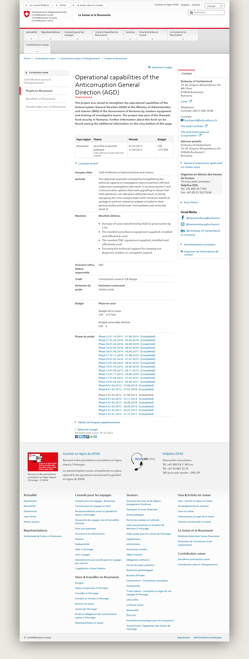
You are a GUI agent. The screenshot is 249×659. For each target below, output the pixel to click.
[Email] (95, 436)
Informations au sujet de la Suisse (196, 516)
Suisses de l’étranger (86, 609)
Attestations (133, 544)
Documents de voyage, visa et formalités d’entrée (97, 521)
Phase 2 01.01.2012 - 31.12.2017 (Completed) (126, 414)
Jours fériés (191, 202)
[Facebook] (77, 436)
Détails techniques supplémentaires (99, 422)
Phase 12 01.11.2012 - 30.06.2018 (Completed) (127, 374)
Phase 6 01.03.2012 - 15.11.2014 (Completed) (126, 399)
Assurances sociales (136, 549)
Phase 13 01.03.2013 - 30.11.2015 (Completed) (127, 370)
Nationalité (132, 610)
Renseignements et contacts (193, 506)
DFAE (63, 5)
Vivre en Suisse (186, 511)
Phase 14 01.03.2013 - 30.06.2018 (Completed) (127, 366)
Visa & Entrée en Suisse (148, 34)
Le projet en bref (88, 163)
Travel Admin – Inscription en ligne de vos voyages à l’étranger (148, 593)
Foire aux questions (85, 528)
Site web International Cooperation (195, 133)
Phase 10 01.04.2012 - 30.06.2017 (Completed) (127, 382)
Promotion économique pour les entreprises (150, 620)
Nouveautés (30, 501)
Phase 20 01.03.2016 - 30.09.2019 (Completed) (127, 344)
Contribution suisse (37, 44)
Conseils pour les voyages (74, 34)
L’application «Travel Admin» (90, 568)
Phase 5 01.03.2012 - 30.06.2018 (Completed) (126, 402)
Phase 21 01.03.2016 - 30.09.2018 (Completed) (127, 340)
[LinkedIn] (84, 436)
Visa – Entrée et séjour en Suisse (195, 501)
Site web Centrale (192, 126)
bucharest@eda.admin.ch (200, 120)
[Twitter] (80, 436)
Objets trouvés (134, 554)
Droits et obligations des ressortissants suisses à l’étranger (96, 616)
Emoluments (133, 586)
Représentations (50, 32)
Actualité (31, 32)
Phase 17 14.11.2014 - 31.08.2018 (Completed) (127, 355)
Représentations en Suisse (89, 622)
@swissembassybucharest (202, 224)
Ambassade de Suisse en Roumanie (43, 536)
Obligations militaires (137, 560)
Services (130, 32)
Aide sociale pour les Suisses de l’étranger (148, 533)
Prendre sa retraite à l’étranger (92, 598)
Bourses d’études (135, 575)
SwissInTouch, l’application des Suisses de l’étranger (148, 627)
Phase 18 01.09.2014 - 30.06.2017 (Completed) (127, 351)
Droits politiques (135, 514)
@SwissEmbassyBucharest (203, 218)
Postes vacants (31, 521)
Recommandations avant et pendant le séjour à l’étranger (96, 513)
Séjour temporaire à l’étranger (91, 588)
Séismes (79, 539)
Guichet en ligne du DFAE (81, 454)
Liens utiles (132, 599)
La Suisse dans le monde (90, 5)
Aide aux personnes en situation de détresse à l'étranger (145, 527)
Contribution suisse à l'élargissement (80, 58)
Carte (184, 101)
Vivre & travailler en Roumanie (106, 34)
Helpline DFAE (173, 454)
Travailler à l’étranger (87, 593)
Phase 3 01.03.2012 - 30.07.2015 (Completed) (126, 410)
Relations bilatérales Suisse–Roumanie (198, 536)
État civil (131, 615)
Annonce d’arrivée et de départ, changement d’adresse (143, 503)
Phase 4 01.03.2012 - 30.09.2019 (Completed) (126, 406)
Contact (185, 73)
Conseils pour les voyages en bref (93, 506)
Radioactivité (82, 544)
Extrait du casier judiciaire (140, 565)
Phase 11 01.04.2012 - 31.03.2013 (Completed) (127, 378)
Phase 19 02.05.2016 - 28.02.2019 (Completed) (127, 348)
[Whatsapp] (92, 436)
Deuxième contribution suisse (194, 559)
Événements (30, 511)
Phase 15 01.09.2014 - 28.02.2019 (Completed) (127, 363)
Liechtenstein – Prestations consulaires (147, 580)
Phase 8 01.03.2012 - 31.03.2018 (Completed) (126, 389)
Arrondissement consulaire (199, 244)
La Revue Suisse (134, 605)
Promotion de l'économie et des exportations (195, 543)
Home (27, 58)
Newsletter (30, 506)
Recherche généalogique (139, 570)
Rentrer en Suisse (84, 603)
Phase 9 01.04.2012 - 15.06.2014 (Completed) (126, 385)
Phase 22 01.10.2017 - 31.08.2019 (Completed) (127, 336)
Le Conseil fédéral (39, 5)
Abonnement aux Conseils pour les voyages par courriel (98, 562)
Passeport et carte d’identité (141, 509)
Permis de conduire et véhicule (142, 519)
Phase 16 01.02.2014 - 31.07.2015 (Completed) (127, 359)
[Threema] (88, 436)
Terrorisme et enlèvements (90, 533)
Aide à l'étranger (84, 549)
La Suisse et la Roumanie (178, 34)
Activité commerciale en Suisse (194, 521)
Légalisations (133, 539)
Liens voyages (82, 554)
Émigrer (79, 582)
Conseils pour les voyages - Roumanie (95, 501)
